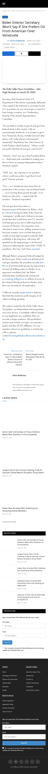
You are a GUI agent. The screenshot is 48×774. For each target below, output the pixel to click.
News (9, 11)
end (29, 259)
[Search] (45, 3)
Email (4, 632)
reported (36, 248)
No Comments (34, 44)
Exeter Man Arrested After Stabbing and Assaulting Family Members (20, 509)
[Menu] (3, 3)
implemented (25, 292)
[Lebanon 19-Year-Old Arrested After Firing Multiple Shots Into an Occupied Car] (8, 597)
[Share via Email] (34, 53)
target (13, 209)
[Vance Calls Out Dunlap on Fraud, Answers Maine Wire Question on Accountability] (24, 416)
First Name (5, 622)
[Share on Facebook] (8, 53)
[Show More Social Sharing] (43, 53)
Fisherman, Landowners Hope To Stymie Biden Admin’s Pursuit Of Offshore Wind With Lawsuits (12, 359)
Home (4, 11)
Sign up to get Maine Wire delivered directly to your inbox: (20, 617)
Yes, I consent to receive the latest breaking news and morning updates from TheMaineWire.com (23, 649)
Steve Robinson (17, 41)
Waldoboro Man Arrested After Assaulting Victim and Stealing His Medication (30, 583)
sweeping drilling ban (14, 278)
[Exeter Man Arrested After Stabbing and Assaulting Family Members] (24, 493)
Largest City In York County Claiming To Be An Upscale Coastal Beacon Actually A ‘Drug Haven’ (23, 471)
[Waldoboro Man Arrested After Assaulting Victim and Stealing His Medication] (8, 583)
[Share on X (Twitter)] (21, 53)
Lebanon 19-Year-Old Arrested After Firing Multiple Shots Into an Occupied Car (31, 597)
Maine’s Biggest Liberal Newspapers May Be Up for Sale (35, 357)
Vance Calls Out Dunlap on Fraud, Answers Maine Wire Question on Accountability (21, 433)
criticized (9, 212)
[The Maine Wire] (25, 4)
